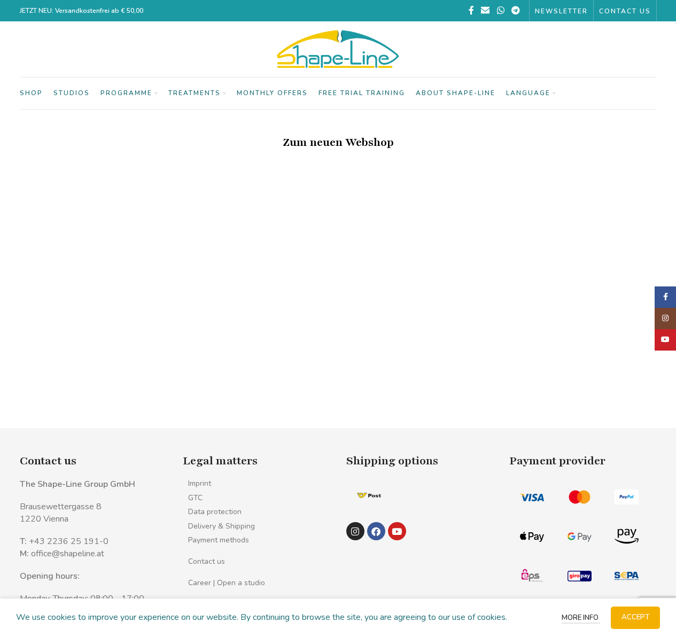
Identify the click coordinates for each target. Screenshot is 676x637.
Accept (635, 617)
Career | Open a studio (226, 583)
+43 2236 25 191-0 (68, 541)
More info (581, 618)
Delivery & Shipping (221, 526)
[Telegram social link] (515, 10)
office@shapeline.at (67, 554)
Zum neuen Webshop (338, 142)
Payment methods (218, 540)
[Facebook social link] (471, 10)
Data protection (215, 512)
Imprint (199, 483)
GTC (195, 498)
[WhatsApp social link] (500, 10)
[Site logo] (338, 49)
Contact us (206, 561)
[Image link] (369, 495)
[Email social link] (485, 10)
